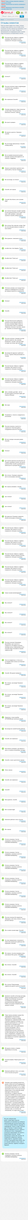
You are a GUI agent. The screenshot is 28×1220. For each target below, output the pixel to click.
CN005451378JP (22, 730)
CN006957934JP (22, 312)
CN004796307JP (22, 1158)
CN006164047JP (22, 594)
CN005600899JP (22, 956)
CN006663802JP (22, 442)
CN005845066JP (22, 820)
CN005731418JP (22, 507)
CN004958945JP (22, 614)
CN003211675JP (22, 1051)
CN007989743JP (22, 113)
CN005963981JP (22, 830)
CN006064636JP (22, 856)
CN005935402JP (22, 292)
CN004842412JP (22, 987)
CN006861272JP (22, 720)
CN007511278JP (22, 202)
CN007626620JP (22, 279)
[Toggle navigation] (25, 12)
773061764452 (23, 751)
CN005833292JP (22, 532)
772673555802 (23, 146)
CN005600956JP (22, 921)
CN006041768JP (22, 810)
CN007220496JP (22, 123)
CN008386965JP (22, 100)
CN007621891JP (22, 269)
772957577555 (23, 1006)
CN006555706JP (22, 54)
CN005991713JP (22, 791)
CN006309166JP (22, 843)
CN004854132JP (22, 1039)
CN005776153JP (22, 545)
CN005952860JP (22, 383)
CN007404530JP (22, 406)
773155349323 (23, 417)
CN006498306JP (22, 249)
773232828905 (23, 357)
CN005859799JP (22, 685)
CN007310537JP (22, 135)
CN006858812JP (22, 478)
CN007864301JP (22, 90)
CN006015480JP (22, 259)
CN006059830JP (22, 771)
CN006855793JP (22, 674)
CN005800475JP (22, 519)
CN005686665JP (22, 651)
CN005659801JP (22, 708)
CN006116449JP (22, 1111)
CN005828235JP (22, 664)
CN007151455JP (22, 77)
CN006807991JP (22, 452)
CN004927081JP (22, 882)
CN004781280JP (22, 895)
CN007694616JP (22, 216)
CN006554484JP (22, 396)
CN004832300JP (22, 944)
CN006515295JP (22, 190)
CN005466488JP (22, 430)
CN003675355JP (22, 1062)
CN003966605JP (22, 801)
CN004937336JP (22, 604)
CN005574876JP (22, 908)
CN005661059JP (22, 329)
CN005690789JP (22, 558)
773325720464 (23, 159)
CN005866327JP (22, 370)
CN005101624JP (22, 623)
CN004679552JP (22, 975)
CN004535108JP (22, 633)
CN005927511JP (22, 781)
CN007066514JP (22, 302)
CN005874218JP (22, 344)
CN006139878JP (22, 466)
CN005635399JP (22, 761)
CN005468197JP (22, 931)
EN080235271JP (22, 239)
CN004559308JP (22, 966)
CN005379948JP (22, 571)
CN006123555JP (22, 869)
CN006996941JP (22, 229)
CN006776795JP (22, 584)
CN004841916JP (22, 697)
